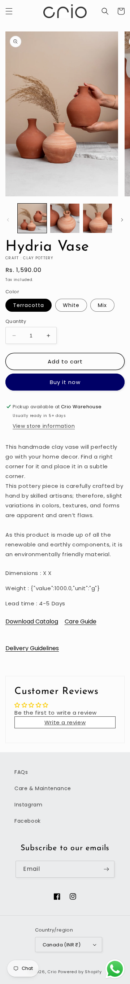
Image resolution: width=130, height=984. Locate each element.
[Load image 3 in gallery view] (97, 218)
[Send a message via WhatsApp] (115, 969)
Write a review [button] (65, 722)
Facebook (27, 821)
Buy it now (65, 382)
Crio (52, 972)
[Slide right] (122, 220)
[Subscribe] (106, 869)
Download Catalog (31, 621)
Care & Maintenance (42, 788)
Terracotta (28, 305)
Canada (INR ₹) (62, 944)
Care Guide (80, 621)
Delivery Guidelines (32, 648)
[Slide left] (8, 220)
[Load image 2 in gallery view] (64, 218)
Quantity (15, 321)
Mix (102, 305)
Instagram (28, 804)
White (71, 305)
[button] (9, 11)
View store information (44, 426)
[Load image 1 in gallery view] (32, 218)
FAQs (21, 772)
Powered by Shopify (80, 972)
